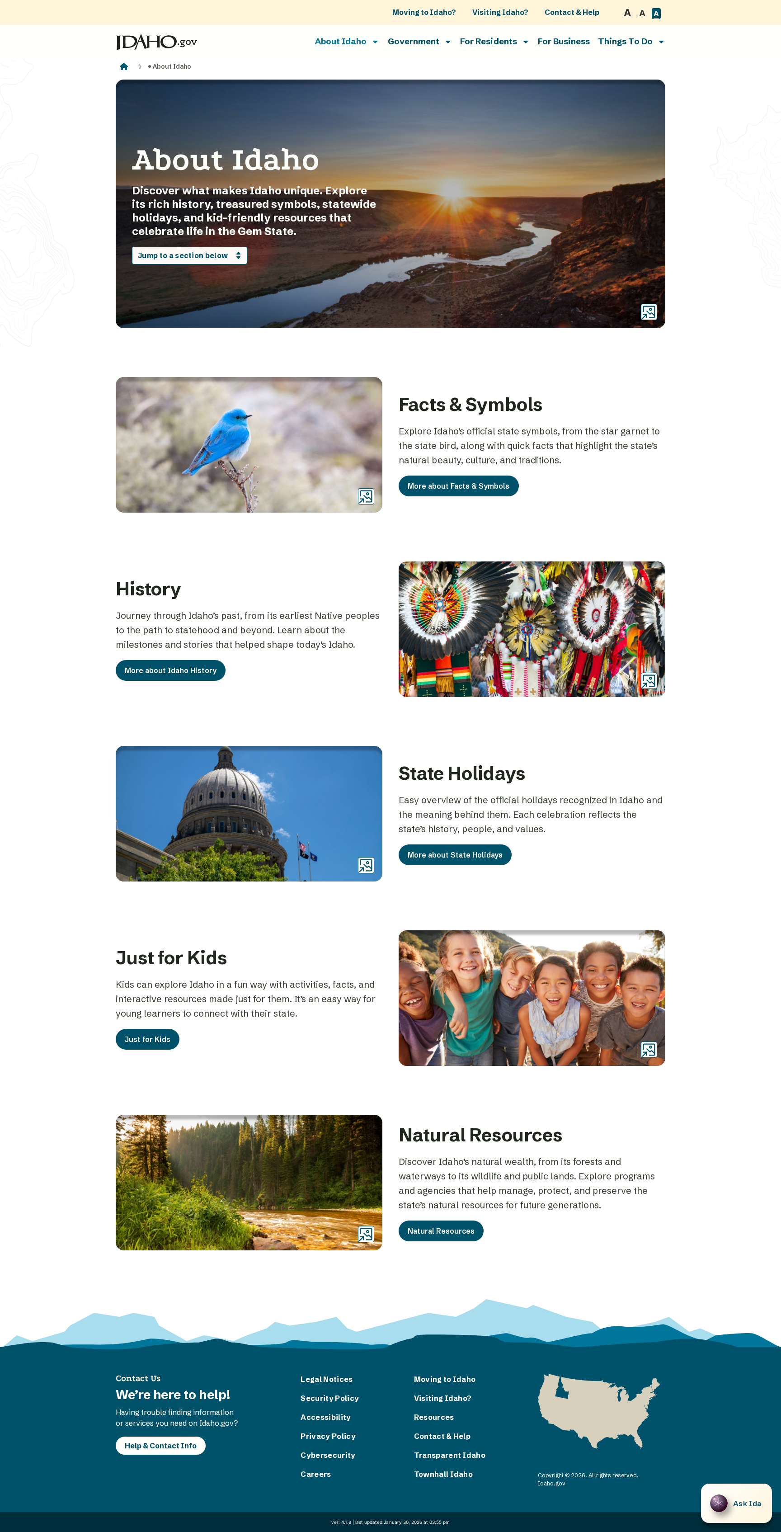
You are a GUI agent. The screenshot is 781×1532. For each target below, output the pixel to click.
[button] (736, 1503)
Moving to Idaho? (424, 12)
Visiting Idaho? (500, 12)
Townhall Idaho (443, 1474)
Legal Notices (327, 1379)
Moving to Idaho (445, 1379)
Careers (316, 1474)
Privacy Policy (328, 1436)
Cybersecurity (328, 1455)
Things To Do (625, 41)
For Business (564, 41)
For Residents (488, 41)
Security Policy (330, 1398)
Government (413, 41)
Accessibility (326, 1417)
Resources (434, 1417)
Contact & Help (572, 12)
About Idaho (341, 41)
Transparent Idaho (447, 1455)
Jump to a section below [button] (183, 255)
